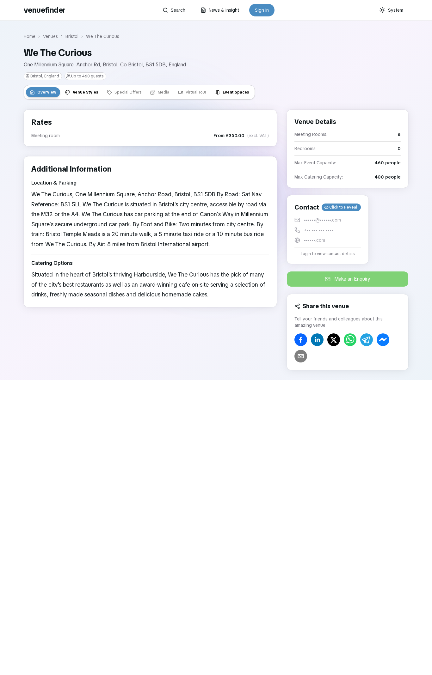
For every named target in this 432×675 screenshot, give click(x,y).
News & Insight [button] (224, 10)
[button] (327, 229)
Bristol (71, 36)
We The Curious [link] (102, 36)
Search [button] (178, 10)
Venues (50, 36)
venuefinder (44, 10)
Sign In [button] (262, 10)
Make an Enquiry (352, 279)
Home (29, 36)
